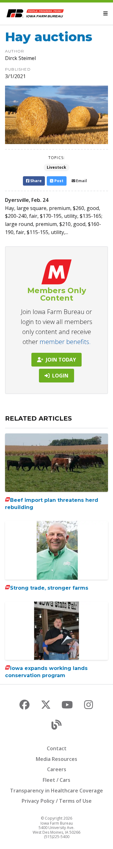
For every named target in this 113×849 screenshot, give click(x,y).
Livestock (56, 167)
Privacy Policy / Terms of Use (57, 800)
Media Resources (56, 759)
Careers (56, 769)
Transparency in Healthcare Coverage (56, 790)
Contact (57, 748)
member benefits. (65, 341)
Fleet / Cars (56, 780)
